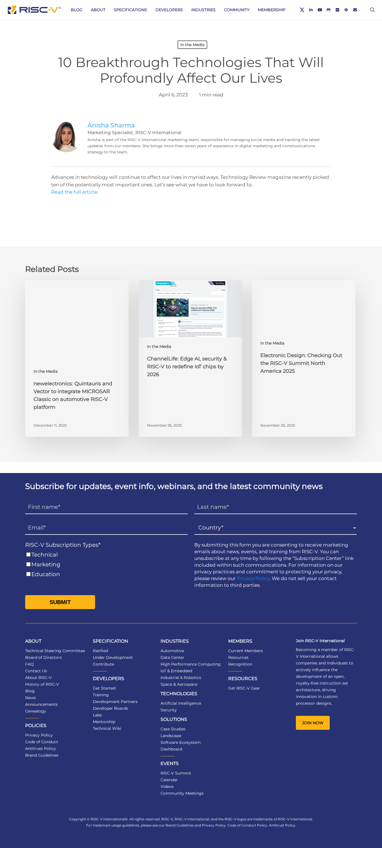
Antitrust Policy (40, 748)
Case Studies (173, 728)
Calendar (169, 779)
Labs (97, 715)
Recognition (240, 664)
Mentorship (104, 721)
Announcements (41, 704)
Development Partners (115, 701)
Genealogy (35, 711)
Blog (30, 690)
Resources (238, 657)
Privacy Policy (253, 578)
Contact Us (36, 670)
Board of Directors (43, 657)
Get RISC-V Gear (244, 688)
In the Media (192, 44)
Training (101, 694)
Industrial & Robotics (181, 677)
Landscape (171, 735)
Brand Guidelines (41, 755)
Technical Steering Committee (55, 650)
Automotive (172, 650)
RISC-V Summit (176, 773)
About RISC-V (38, 677)
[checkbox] (106, 564)
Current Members (245, 650)
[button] (313, 723)
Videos (167, 786)
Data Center (172, 657)
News (30, 697)
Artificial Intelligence (181, 703)
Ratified (100, 650)
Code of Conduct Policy (247, 825)
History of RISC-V (42, 684)
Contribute (103, 664)
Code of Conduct (41, 741)
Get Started (104, 688)
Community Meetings (182, 793)
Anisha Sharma (111, 125)
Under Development (113, 657)
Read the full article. (74, 192)
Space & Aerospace (179, 684)
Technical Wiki (107, 728)
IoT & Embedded (176, 670)
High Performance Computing (191, 664)
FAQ (29, 664)
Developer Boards (110, 708)
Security (169, 709)
